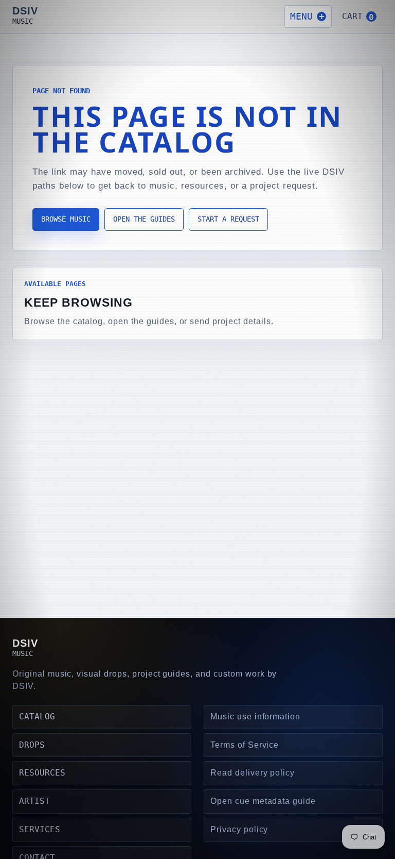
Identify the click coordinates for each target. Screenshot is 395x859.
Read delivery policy (252, 772)
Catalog (37, 716)
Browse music (66, 219)
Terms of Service (244, 744)
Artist (34, 801)
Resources (42, 773)
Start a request (228, 219)
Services (39, 829)
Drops (32, 745)
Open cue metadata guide (263, 801)
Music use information (255, 716)
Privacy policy (239, 829)
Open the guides (144, 219)
